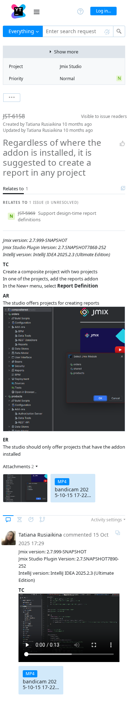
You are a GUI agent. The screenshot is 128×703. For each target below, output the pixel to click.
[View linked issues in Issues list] (123, 188)
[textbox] (78, 31)
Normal (67, 79)
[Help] (80, 11)
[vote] (122, 143)
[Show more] (11, 97)
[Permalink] (117, 532)
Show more (66, 51)
